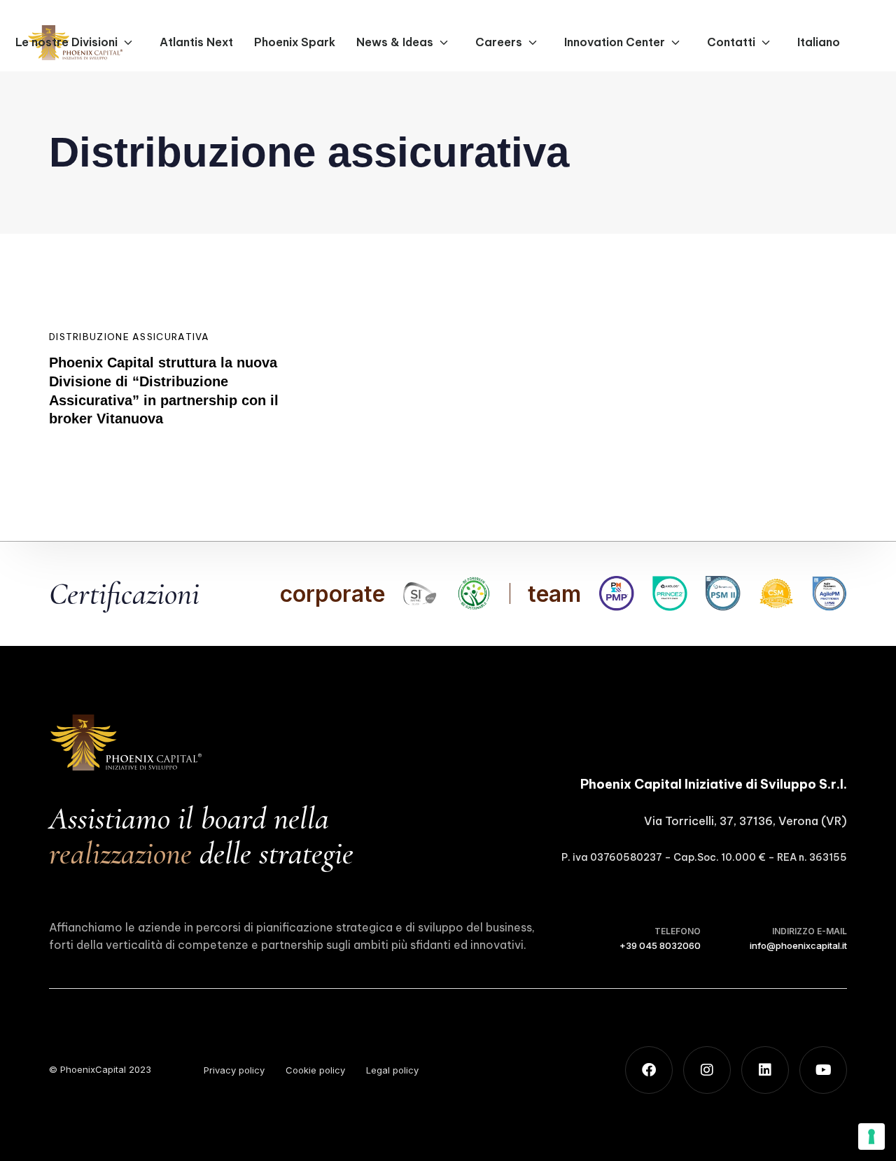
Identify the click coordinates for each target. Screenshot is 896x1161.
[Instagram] (707, 1070)
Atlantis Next (196, 42)
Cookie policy (315, 1070)
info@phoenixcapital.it (798, 945)
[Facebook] (649, 1070)
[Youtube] (823, 1070)
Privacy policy (234, 1070)
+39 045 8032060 (660, 945)
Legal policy (392, 1070)
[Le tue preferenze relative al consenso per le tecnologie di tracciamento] (871, 1136)
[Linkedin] (765, 1070)
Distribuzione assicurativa (129, 336)
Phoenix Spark (294, 42)
